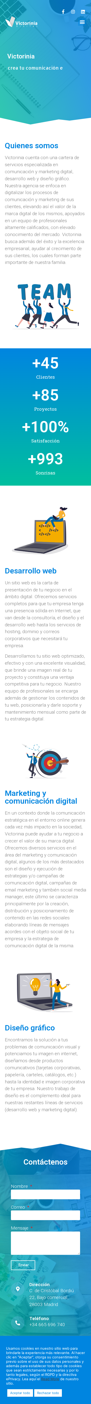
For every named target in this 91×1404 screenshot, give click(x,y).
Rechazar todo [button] (48, 1393)
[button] (82, 22)
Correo (18, 1207)
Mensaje (20, 1228)
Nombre (20, 1186)
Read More (50, 1379)
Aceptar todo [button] (20, 1393)
